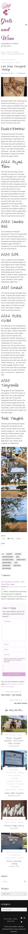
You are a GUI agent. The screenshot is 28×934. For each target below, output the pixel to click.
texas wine (16, 565)
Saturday (14, 778)
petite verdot (21, 559)
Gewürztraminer (8, 557)
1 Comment (21, 73)
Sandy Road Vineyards (14, 793)
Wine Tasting (8, 62)
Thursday (10, 784)
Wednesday (15, 787)
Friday (21, 772)
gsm (17, 557)
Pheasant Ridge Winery (14, 826)
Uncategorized (15, 855)
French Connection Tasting (14, 862)
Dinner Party (11, 772)
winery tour (11, 921)
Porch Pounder (15, 775)
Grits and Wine (7, 29)
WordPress (14, 931)
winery (15, 918)
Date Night (14, 770)
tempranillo (6, 565)
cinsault (9, 554)
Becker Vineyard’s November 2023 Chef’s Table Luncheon (14, 740)
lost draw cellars (8, 559)
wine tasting (7, 568)
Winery (18, 62)
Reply (3, 589)
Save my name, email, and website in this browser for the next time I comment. (14, 660)
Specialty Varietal (8, 60)
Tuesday (20, 784)
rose (16, 562)
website (19, 103)
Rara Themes (14, 929)
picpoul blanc (7, 562)
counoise (18, 554)
